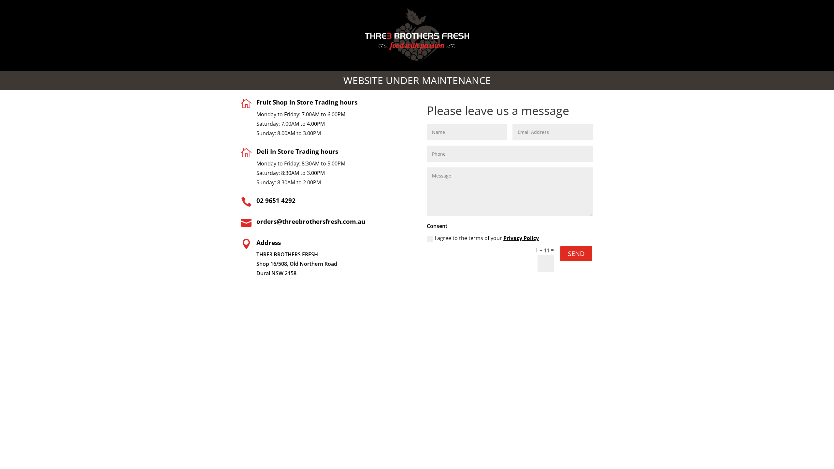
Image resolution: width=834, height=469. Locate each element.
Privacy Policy (521, 238)
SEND (576, 253)
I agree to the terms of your (487, 238)
